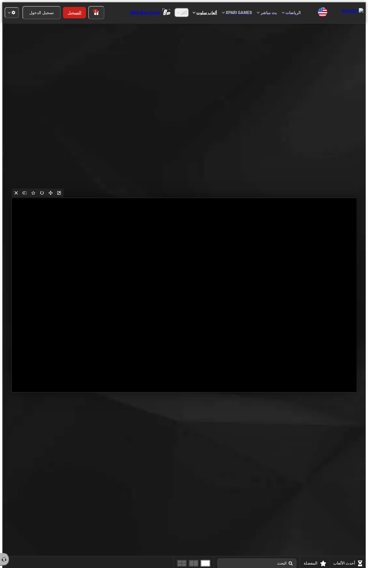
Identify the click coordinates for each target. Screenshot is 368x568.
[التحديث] (42, 193)
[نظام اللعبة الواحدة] (205, 563)
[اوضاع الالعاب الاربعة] (182, 563)
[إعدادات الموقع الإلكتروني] (12, 12)
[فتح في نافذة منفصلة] (59, 193)
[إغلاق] (16, 193)
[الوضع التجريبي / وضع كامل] (24, 193)
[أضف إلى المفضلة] (33, 193)
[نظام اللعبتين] (193, 563)
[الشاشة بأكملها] (50, 193)
